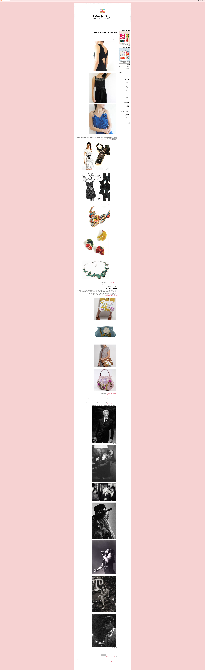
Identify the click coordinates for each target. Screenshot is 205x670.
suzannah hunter (93, 394)
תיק (96, 394)
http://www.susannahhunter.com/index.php (110, 295)
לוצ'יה (99, 284)
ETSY (85, 284)
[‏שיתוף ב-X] (103, 282)
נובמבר (126, 101)
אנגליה (112, 394)
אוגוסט (126, 105)
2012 (127, 97)
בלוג (128, 74)
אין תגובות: (109, 282)
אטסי (112, 284)
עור (95, 284)
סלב (108, 656)
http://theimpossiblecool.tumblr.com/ (111, 403)
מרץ (127, 114)
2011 (127, 98)
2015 (127, 93)
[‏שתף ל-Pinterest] (101, 282)
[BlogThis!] (104, 282)
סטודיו (102, 394)
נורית (97, 284)
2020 (127, 86)
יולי (127, 106)
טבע (105, 394)
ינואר (127, 115)
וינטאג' (103, 284)
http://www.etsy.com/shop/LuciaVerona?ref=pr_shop (104, 39)
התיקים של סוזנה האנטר (111, 288)
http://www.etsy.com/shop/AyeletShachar (105, 139)
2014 (127, 94)
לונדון (104, 394)
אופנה (114, 284)
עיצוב (94, 284)
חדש (109, 656)
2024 (127, 82)
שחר (92, 284)
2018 (127, 89)
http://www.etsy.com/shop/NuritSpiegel (106, 204)
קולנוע (104, 656)
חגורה (101, 284)
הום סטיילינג (108, 394)
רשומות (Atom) (112, 661)
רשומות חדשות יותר (113, 659)
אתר (114, 656)
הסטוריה (112, 656)
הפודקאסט (127, 77)
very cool (114, 397)
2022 (127, 83)
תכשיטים (87, 284)
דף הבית (95, 659)
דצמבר (126, 99)
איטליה (110, 284)
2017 (127, 90)
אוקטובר (126, 102)
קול (106, 656)
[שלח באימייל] (105, 282)
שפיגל (90, 284)
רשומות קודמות (78, 659)
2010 (127, 117)
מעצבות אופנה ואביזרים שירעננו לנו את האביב (105, 32)
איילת (107, 284)
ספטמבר (126, 103)
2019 (127, 87)
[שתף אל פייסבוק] (102, 282)
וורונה (105, 284)
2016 (127, 91)
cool (102, 656)
